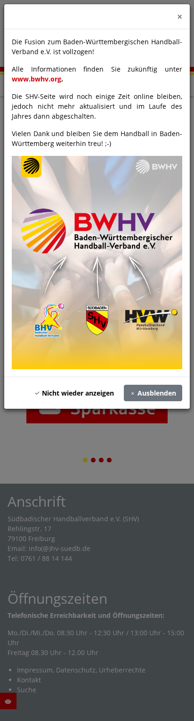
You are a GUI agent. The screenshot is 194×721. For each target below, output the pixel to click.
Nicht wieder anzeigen (77, 393)
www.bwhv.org (36, 78)
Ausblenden (156, 393)
